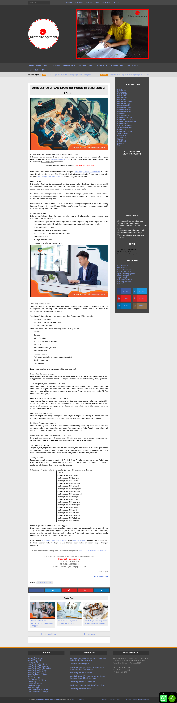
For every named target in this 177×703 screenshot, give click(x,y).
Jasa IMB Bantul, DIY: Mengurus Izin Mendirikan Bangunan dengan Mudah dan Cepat (87, 677)
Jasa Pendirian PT (86, 65)
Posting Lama (89, 634)
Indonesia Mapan (123, 276)
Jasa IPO (120, 284)
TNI (43, 70)
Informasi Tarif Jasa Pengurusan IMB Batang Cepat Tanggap (42, 623)
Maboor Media (54, 700)
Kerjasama (106, 2)
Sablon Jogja (132, 65)
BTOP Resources (78, 700)
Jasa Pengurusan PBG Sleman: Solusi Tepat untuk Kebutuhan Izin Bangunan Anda (88, 659)
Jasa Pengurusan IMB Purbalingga (54, 540)
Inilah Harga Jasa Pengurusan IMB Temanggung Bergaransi (96, 622)
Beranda (69, 2)
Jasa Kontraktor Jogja (124, 270)
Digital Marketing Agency (126, 274)
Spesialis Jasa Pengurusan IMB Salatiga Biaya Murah (68, 622)
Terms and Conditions (141, 700)
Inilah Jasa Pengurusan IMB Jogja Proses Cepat (87, 685)
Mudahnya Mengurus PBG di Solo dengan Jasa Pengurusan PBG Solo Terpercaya (87, 668)
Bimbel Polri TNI (122, 268)
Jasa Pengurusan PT (124, 272)
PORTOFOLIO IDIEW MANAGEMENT (92, 551)
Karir (97, 2)
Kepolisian (34, 70)
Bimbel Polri (102, 65)
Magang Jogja (69, 65)
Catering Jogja (34, 65)
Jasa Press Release (124, 266)
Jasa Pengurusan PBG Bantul (80, 689)
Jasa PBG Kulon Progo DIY (80, 664)
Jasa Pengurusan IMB (44, 582)
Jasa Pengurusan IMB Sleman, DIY (82, 682)
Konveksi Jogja (117, 65)
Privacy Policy (115, 700)
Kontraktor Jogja (52, 65)
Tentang (89, 2)
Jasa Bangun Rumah (124, 282)
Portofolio (79, 2)
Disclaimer (127, 700)
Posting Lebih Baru (48, 634)
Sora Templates (42, 700)
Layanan (116, 2)
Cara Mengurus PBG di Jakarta (81, 673)
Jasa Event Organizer (124, 280)
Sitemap (105, 700)
